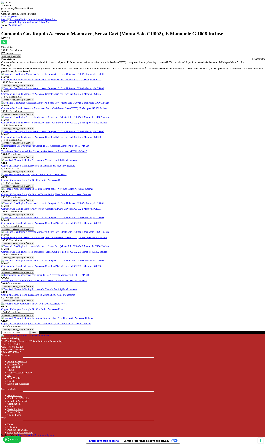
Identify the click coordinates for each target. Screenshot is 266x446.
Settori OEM (13, 367)
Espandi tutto (258, 59)
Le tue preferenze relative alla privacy (146, 440)
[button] (4, 25)
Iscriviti (35, 332)
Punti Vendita (13, 378)
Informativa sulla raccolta (104, 440)
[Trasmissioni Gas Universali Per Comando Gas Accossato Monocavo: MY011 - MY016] (45, 145)
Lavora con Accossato (18, 383)
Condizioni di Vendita (18, 398)
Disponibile (6, 47)
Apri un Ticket (14, 395)
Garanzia (11, 406)
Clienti (10, 370)
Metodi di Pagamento (17, 401)
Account (5, 11)
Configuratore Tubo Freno (20, 432)
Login (4, 16)
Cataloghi (12, 427)
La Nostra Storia (15, 364)
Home (10, 424)
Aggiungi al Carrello (11, 56)
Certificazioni (13, 403)
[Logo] (32, 19)
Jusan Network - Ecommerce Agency (36, 435)
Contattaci (12, 381)
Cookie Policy (14, 415)
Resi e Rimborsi (15, 409)
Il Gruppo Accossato (17, 361)
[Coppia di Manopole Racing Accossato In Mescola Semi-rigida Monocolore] (39, 160)
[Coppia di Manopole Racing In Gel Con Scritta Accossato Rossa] (33, 174)
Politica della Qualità (17, 429)
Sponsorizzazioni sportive (19, 372)
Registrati (12, 16)
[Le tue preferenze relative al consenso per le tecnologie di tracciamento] (261, 441)
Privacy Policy (14, 412)
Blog (9, 375)
